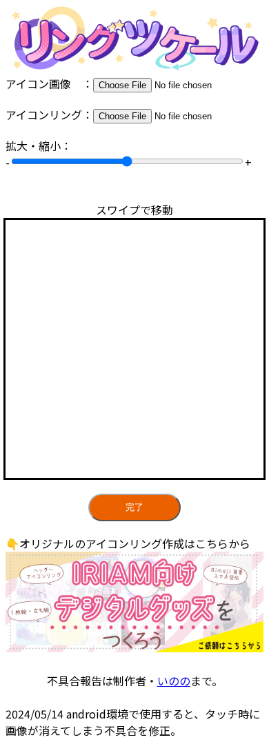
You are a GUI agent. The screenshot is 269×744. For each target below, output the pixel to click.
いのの (173, 680)
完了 (134, 507)
